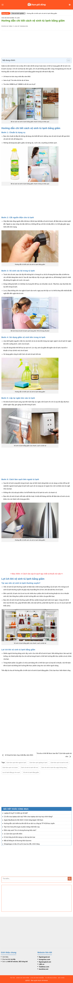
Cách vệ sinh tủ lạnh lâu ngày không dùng (54, 767)
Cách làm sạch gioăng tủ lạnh (38, 762)
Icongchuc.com (44, 959)
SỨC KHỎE (61, 977)
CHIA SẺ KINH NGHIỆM (37, 977)
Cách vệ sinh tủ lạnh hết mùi (29, 767)
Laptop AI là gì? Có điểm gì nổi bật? (16, 813)
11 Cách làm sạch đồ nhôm (13, 834)
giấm (23, 143)
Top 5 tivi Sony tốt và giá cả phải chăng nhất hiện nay (22, 827)
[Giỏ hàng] (69, 4)
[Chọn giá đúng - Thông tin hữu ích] (36, 5)
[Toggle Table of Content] (67, 60)
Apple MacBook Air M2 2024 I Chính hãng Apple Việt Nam (23, 820)
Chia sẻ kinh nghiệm (18, 13)
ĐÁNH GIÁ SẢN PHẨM (22, 977)
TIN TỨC (12, 977)
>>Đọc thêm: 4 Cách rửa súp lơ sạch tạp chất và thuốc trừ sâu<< (36, 574)
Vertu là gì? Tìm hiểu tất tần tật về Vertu (16, 80)
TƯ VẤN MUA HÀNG (51, 977)
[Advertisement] (36, 44)
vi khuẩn (66, 593)
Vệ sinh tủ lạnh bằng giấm (31, 772)
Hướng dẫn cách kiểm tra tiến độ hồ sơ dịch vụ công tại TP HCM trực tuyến (29, 823)
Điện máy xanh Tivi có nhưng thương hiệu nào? (20, 830)
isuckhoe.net (43, 969)
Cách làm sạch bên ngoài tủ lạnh (16, 762)
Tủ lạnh (17, 17)
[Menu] (2, 4)
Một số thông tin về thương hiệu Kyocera (17, 840)
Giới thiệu (5, 957)
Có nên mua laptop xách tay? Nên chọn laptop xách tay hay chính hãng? (28, 816)
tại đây (13, 959)
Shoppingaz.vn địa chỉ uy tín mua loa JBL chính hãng (22, 844)
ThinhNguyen (24, 26)
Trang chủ (5, 13)
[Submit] (69, 879)
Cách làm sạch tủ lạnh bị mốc (59, 762)
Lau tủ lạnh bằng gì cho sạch (11, 772)
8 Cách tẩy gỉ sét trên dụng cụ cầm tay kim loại (19, 837)
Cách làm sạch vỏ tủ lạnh (10, 767)
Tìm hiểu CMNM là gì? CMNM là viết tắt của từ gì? (19, 84)
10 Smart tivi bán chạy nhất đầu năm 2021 (17, 76)
